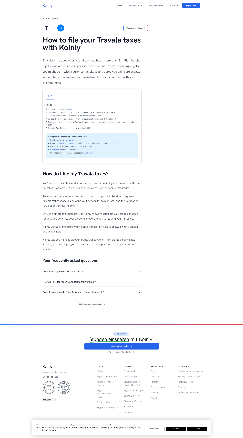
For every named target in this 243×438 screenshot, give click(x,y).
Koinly (71, 109)
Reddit (91, 146)
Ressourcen (134, 5)
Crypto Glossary (131, 396)
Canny (90, 153)
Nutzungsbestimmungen (189, 376)
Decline (176, 429)
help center (69, 140)
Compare (128, 412)
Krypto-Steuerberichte (107, 407)
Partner (154, 382)
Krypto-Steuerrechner (107, 376)
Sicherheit (182, 387)
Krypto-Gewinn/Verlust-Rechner (104, 393)
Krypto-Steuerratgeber (135, 390)
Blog (153, 371)
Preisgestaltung (131, 371)
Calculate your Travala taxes (91, 304)
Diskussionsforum (132, 401)
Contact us (54, 150)
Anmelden (174, 5)
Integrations (49, 18)
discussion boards (66, 143)
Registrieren (191, 5)
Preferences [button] (52, 430)
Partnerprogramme (160, 387)
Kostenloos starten (120, 346)
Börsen (119, 5)
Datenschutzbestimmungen (190, 371)
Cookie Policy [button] (104, 427)
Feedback (128, 406)
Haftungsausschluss (187, 382)
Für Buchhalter (156, 5)
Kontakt (154, 398)
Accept (197, 429)
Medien (154, 392)
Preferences (155, 429)
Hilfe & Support (131, 376)
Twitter (81, 146)
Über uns (155, 376)
